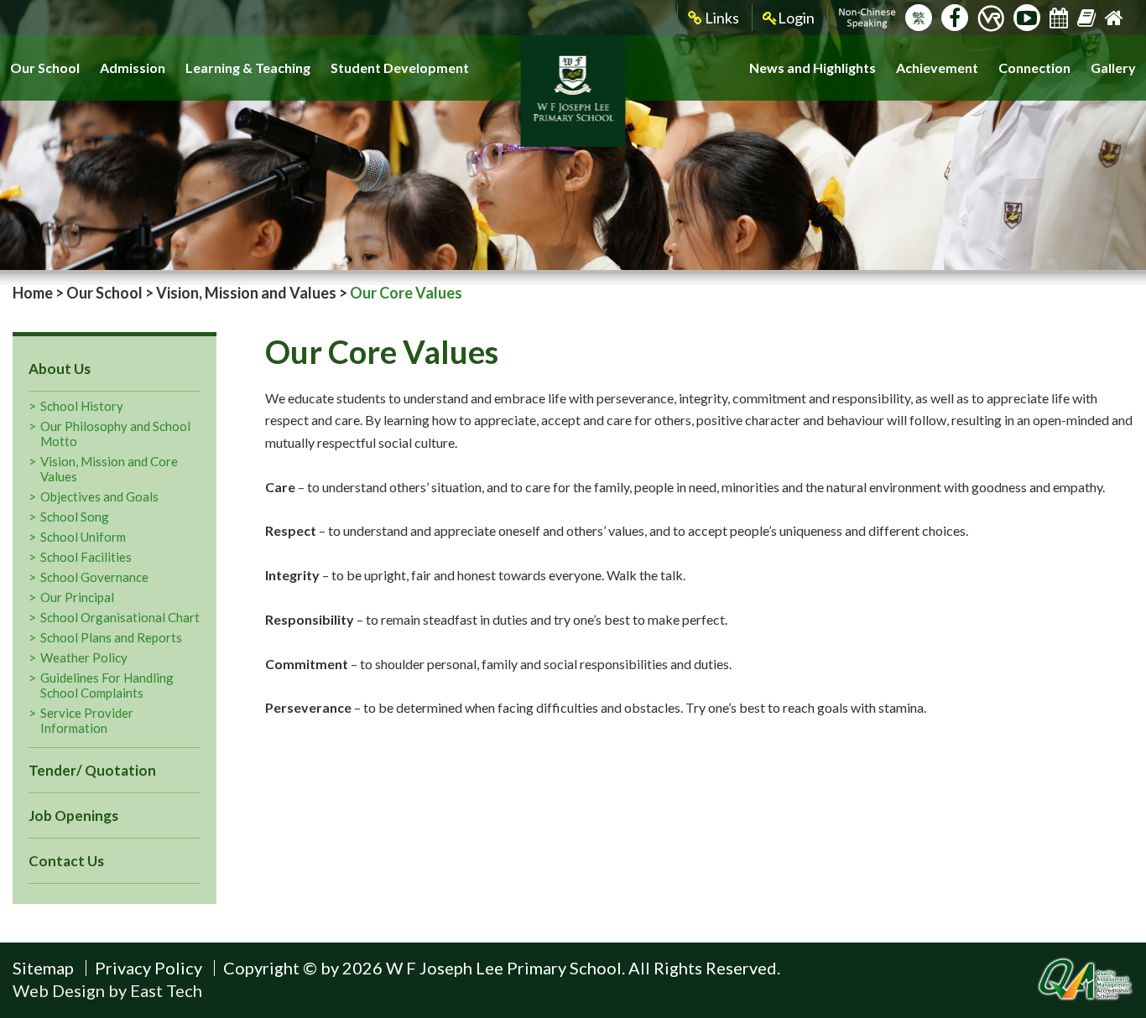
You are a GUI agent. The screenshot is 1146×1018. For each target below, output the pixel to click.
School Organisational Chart (120, 617)
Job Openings (73, 815)
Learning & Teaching (247, 67)
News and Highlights (812, 67)
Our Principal (77, 597)
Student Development (400, 67)
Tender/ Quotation (92, 770)
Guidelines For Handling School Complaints (107, 685)
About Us (60, 368)
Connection (1034, 67)
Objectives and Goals (99, 496)
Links (720, 17)
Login (796, 17)
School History (81, 405)
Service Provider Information (86, 720)
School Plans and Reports (111, 637)
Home (33, 292)
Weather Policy (84, 657)
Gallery (1113, 67)
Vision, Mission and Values (246, 292)
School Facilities (86, 556)
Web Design (59, 990)
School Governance (94, 576)
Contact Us (66, 861)
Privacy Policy (148, 968)
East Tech (166, 990)
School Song (74, 516)
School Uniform (83, 536)
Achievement (937, 67)
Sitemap (43, 968)
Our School (45, 67)
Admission (132, 67)
